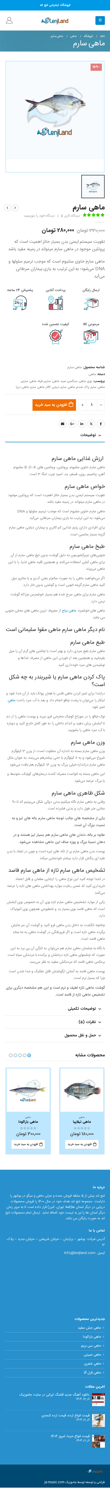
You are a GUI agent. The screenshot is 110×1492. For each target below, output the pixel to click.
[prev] (15, 207)
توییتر (91, 424)
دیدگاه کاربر (70, 216)
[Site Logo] (55, 20)
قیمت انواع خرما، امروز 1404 (70, 1436)
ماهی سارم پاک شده (91, 387)
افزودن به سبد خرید (51, 405)
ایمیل (63, 424)
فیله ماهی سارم (32, 381)
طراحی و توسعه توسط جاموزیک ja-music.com (75, 1482)
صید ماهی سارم (55, 381)
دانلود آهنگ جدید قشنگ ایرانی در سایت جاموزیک (54, 1395)
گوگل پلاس (72, 424)
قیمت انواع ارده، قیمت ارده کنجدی (65, 1415)
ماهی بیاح (69, 611)
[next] (7, 207)
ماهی (92, 374)
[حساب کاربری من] (9, 20)
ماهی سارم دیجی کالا (61, 387)
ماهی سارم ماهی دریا (30, 387)
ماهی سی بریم (91, 1346)
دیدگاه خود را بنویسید (39, 216)
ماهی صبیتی (92, 1355)
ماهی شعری (92, 1364)
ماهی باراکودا (92, 1337)
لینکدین (82, 424)
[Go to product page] (82, 1090)
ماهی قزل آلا (92, 1373)
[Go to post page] (98, 1400)
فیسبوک (101, 424)
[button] (100, 20)
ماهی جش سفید (89, 1328)
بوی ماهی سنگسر (80, 381)
